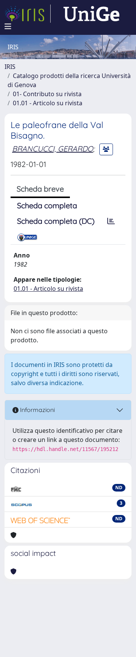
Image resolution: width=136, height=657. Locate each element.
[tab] (111, 221)
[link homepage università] (91, 14)
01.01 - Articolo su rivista (47, 103)
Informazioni (37, 410)
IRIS (10, 66)
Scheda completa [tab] (47, 205)
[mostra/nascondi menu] (8, 26)
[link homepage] (28, 14)
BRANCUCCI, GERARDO (52, 148)
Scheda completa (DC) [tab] (55, 221)
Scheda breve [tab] (40, 189)
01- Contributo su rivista (47, 94)
